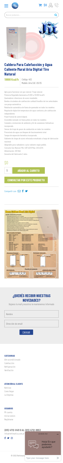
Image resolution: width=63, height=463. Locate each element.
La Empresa (8, 394)
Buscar (56, 15)
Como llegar (9, 391)
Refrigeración (9, 366)
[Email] (19, 191)
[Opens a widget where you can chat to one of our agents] (43, 446)
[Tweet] (26, 191)
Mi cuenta (8, 412)
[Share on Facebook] (23, 191)
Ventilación (8, 370)
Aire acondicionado (12, 359)
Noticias (7, 387)
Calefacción (9, 363)
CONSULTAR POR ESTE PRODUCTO (26, 180)
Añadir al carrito (29, 170)
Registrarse (8, 419)
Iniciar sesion (9, 415)
